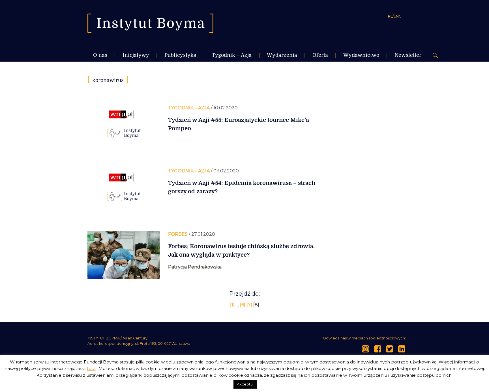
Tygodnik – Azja (232, 55)
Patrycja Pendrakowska (195, 267)
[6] (243, 304)
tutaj (91, 368)
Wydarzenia (282, 55)
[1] (233, 304)
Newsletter (407, 55)
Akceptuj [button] (245, 384)
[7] (249, 304)
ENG (398, 16)
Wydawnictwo (361, 55)
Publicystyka (180, 55)
